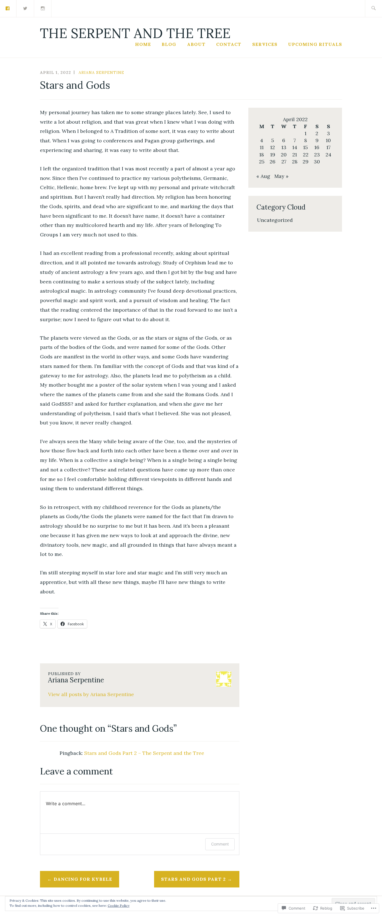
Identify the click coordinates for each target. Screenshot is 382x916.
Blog (169, 44)
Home (143, 44)
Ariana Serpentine (101, 72)
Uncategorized (275, 220)
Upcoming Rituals (315, 44)
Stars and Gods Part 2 (193, 879)
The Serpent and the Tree (135, 33)
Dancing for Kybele (83, 879)
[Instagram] (43, 8)
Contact (228, 44)
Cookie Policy (118, 905)
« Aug (263, 176)
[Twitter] (25, 8)
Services (264, 44)
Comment (220, 844)
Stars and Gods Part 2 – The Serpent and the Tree (144, 753)
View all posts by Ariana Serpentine (91, 694)
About (196, 44)
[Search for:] (373, 8)
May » (281, 176)
